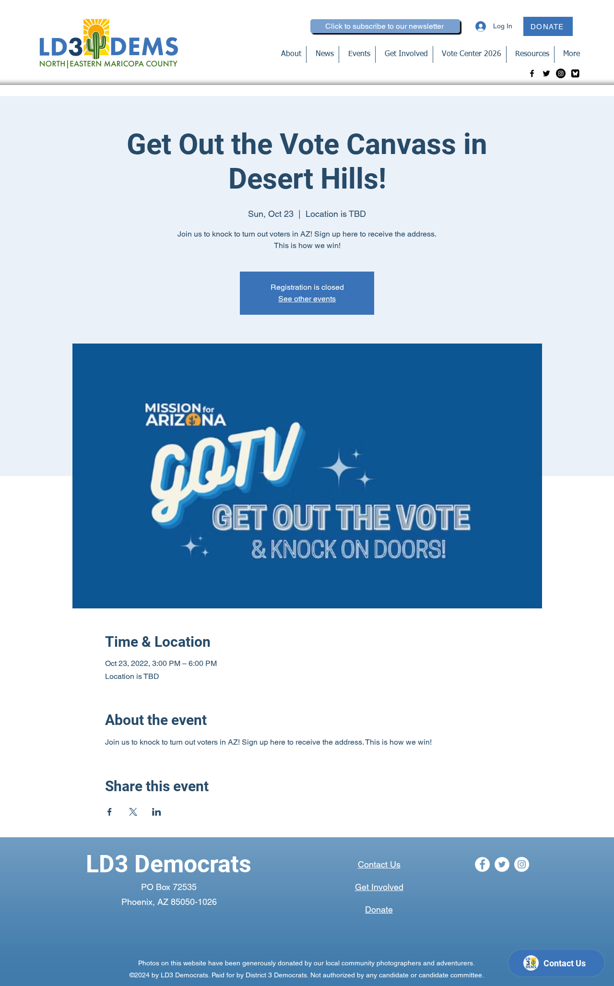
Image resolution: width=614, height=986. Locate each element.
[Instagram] (561, 73)
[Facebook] (532, 73)
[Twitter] (546, 73)
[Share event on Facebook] (109, 812)
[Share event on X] (133, 812)
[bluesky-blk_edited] (575, 73)
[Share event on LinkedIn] (156, 812)
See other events (307, 298)
